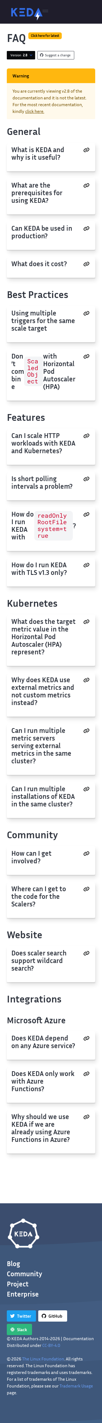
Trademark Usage (76, 1386)
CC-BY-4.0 (51, 1345)
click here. (34, 111)
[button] (45, 11)
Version (18, 55)
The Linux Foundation (43, 1359)
